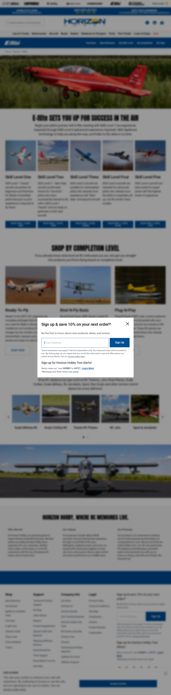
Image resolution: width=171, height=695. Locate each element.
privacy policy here (76, 356)
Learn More (88, 368)
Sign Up (119, 342)
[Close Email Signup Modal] (128, 324)
